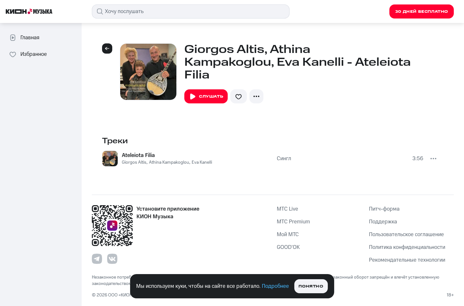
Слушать (211, 96)
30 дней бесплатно (421, 11)
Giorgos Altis (134, 162)
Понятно (310, 286)
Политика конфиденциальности (407, 247)
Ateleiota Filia (138, 155)
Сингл (284, 158)
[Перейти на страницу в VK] (112, 259)
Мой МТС (288, 234)
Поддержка (383, 222)
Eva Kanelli (202, 162)
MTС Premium (293, 222)
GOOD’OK (288, 247)
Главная (29, 37)
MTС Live (287, 209)
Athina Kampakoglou (169, 162)
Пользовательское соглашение (406, 234)
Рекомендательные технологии (407, 260)
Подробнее (275, 286)
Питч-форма (384, 209)
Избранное (33, 54)
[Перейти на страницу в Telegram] (97, 259)
